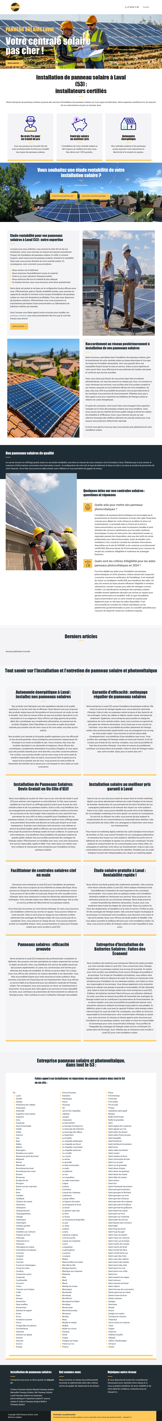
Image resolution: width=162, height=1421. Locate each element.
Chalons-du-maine (24, 1201)
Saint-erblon (113, 1180)
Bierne (19, 1162)
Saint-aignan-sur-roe (117, 1129)
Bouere (19, 1174)
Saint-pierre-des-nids (117, 1265)
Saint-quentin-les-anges (118, 1277)
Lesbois (65, 1229)
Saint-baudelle (114, 1138)
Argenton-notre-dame (25, 1114)
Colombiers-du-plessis (26, 1250)
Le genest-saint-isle (71, 1210)
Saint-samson (114, 1280)
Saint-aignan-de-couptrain (119, 1126)
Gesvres (19, 1340)
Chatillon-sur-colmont (25, 1232)
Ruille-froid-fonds (116, 1117)
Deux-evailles (22, 1304)
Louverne (66, 1253)
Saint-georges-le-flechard (119, 1192)
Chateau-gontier (23, 1226)
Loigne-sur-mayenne (71, 1241)
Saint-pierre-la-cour (116, 1268)
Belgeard (20, 1159)
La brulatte (67, 1138)
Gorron (19, 1344)
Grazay (19, 1347)
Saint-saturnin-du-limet (118, 1283)
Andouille (20, 1111)
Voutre (111, 1347)
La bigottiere (68, 1135)
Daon (18, 1295)
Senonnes (112, 1304)
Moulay (65, 1316)
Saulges (111, 1301)
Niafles (65, 1325)
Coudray (19, 1271)
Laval (18, 1096)
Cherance (20, 1244)
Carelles (19, 1195)
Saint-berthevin (115, 1141)
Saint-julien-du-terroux (118, 1219)
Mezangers (67, 1289)
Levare (65, 1232)
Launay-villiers (68, 1198)
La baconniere (68, 1123)
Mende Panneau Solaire (43, 1389)
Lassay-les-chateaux (71, 1192)
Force (18, 1322)
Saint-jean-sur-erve (116, 1213)
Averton (19, 1135)
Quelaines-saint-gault (117, 1111)
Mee (64, 1277)
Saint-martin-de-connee (118, 1244)
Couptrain (20, 1277)
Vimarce (112, 1344)
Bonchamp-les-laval (25, 1168)
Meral (64, 1283)
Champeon (21, 1207)
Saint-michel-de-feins (117, 1250)
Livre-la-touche (68, 1238)
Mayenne (66, 1274)
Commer (20, 1253)
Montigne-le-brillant (71, 1301)
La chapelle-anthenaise (72, 1141)
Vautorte (112, 1331)
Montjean (66, 1304)
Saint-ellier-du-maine (117, 1177)
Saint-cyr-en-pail (115, 1162)
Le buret (65, 1207)
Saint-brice (113, 1147)
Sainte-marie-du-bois (117, 1295)
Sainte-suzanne (115, 1298)
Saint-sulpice (114, 1286)
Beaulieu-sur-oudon (24, 1153)
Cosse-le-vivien (22, 1268)
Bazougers (21, 1150)
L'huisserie (67, 1120)
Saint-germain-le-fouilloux (119, 1204)
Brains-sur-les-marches (26, 1186)
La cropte (66, 1156)
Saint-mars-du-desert (117, 1235)
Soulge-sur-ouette (116, 1313)
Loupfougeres (68, 1250)
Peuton (65, 1347)
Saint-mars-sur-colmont (119, 1238)
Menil (64, 1280)
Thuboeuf (112, 1319)
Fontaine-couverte (24, 1319)
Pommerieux (114, 1096)
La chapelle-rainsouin (71, 1150)
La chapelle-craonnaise (72, 1147)
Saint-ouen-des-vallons (118, 1259)
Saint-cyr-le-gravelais (117, 1165)
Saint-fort (112, 1183)
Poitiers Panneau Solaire (21, 1389)
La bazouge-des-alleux (72, 1132)
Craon (18, 1286)
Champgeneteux (23, 1213)
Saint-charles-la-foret (117, 1156)
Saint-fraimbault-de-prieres (120, 1186)
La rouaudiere (68, 1177)
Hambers (66, 1096)
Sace (110, 1123)
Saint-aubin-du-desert (117, 1132)
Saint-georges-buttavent (119, 1189)
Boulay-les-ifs (22, 1180)
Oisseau (65, 1331)
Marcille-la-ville (68, 1265)
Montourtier (67, 1307)
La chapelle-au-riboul (71, 1144)
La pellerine (67, 1171)
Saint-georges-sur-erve (118, 1195)
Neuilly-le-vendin (69, 1322)
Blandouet (20, 1165)
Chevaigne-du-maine (25, 1247)
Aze (17, 1138)
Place (110, 1092)
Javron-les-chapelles (71, 1111)
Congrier (20, 1256)
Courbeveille (21, 1280)
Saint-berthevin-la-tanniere (120, 1144)
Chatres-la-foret (23, 1235)
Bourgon (20, 1183)
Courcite (20, 1283)
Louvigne (66, 1256)
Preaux (111, 1108)
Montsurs (66, 1313)
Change (19, 1217)
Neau (64, 1319)
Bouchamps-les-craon (26, 1171)
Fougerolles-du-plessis (26, 1325)
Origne (65, 1338)
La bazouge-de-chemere (73, 1129)
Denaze (19, 1298)
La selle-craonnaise (70, 1180)
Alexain (19, 1102)
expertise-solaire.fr (34, 1398)
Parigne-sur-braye (70, 1340)
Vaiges (111, 1328)
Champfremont (23, 1210)
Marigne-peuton (69, 1268)
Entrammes (21, 1307)
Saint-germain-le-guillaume (120, 1207)
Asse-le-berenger (23, 1126)
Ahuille (19, 1098)
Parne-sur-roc (68, 1344)
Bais (18, 1141)
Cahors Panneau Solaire (29, 1401)
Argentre (20, 1117)
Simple (111, 1307)
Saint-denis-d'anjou (116, 1168)
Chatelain (20, 1229)
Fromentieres (22, 1328)
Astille (19, 1129)
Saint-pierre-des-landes (118, 1262)
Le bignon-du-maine (71, 1201)
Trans (110, 1325)
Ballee (18, 1144)
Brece (18, 1189)
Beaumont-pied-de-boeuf (27, 1156)
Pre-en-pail (113, 1105)
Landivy (65, 1186)
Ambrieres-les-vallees (25, 1105)
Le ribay (65, 1226)
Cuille (18, 1292)
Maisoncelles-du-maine (72, 1262)
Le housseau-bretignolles (73, 1219)
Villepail (111, 1338)
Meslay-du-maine (69, 1286)
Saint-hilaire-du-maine (118, 1210)
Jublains (66, 1114)
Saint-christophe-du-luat (119, 1159)
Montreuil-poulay (69, 1310)
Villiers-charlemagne (117, 1340)
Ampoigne (20, 1108)
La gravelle (67, 1162)
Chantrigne (21, 1219)
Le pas (65, 1223)
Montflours (67, 1298)
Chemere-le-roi (22, 1241)
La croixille (67, 1153)
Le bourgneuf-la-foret (71, 1204)
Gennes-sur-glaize (24, 1334)
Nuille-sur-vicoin (69, 1328)
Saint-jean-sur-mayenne (118, 1217)
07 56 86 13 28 (133, 7)
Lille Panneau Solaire (43, 1392)
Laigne (65, 1183)
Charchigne (21, 1223)
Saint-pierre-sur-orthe (117, 1271)
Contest (19, 1259)
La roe (65, 1174)
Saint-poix (112, 1274)
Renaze (111, 1114)
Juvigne (65, 1117)
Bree (18, 1192)
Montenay (66, 1295)
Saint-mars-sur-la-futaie (118, 1241)
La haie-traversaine (70, 1165)
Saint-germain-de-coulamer (120, 1201)
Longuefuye (67, 1247)
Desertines (21, 1301)
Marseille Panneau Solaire (21, 1392)
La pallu (65, 1168)
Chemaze (20, 1238)
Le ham (65, 1213)
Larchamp (66, 1189)
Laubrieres (67, 1195)
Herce (64, 1102)
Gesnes (19, 1338)
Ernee (18, 1313)
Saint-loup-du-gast (116, 1232)
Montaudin (67, 1292)
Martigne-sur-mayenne (72, 1271)
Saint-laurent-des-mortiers (120, 1223)
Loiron (65, 1244)
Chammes (20, 1204)
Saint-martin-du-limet (117, 1247)
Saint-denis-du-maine (117, 1174)
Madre (65, 1259)
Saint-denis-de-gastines (118, 1171)
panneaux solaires (18, 315)
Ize (63, 1108)
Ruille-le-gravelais (116, 1120)
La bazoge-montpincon (72, 1126)
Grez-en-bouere (69, 1092)
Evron (18, 1316)
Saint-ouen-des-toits (117, 1256)
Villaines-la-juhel (115, 1334)
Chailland (20, 1198)
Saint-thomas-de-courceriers (121, 1289)
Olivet (64, 1334)
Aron (18, 1120)
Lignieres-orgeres (70, 1235)
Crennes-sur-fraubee (25, 1289)
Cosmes (19, 1262)
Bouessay (20, 1177)
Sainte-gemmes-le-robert (119, 1292)
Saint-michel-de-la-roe (118, 1253)
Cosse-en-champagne (26, 1265)
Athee (18, 1132)
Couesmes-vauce (23, 1274)
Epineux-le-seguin (24, 1310)
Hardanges (67, 1098)
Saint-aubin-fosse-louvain (119, 1135)
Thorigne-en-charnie (117, 1316)
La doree (66, 1159)
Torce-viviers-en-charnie (119, 1322)
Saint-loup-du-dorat (117, 1229)
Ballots (19, 1147)
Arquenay (20, 1123)
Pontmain (112, 1098)
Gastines (20, 1331)
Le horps (66, 1217)
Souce (111, 1310)
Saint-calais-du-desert (118, 1150)
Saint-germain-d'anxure (118, 1198)
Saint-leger (113, 1226)
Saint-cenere (113, 1153)
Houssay (66, 1105)
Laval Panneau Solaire (20, 1395)
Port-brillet (113, 1102)
